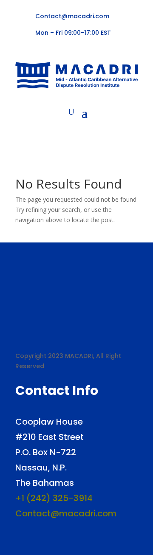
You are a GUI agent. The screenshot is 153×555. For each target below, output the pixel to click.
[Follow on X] (34, 50)
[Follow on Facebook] (20, 50)
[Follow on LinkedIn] (47, 50)
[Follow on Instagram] (61, 50)
